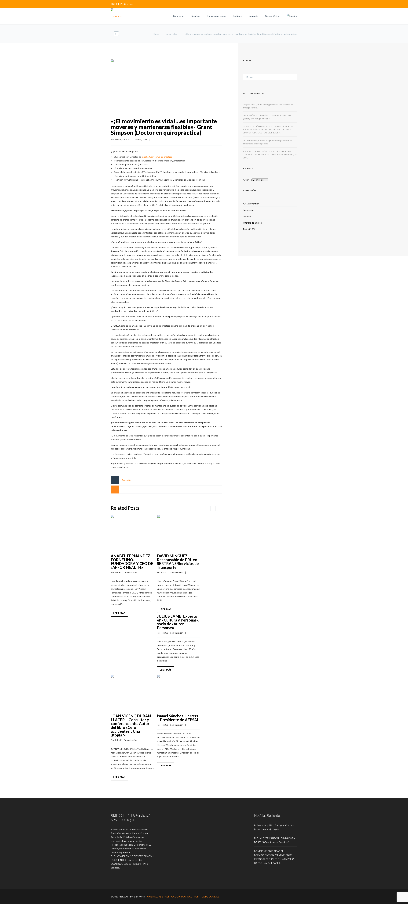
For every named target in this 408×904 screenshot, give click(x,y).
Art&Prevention (251, 203)
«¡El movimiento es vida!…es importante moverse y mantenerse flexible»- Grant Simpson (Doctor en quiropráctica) (164, 127)
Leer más (119, 613)
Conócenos (179, 15)
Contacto (253, 15)
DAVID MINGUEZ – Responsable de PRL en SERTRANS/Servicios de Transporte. (178, 562)
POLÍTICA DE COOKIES (206, 896)
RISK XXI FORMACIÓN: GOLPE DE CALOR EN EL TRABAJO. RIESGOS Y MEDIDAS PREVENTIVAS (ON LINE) (270, 154)
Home (156, 33)
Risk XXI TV (249, 229)
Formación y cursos (217, 15)
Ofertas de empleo (252, 222)
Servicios (196, 15)
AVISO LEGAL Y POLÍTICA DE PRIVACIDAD (169, 896)
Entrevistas (171, 33)
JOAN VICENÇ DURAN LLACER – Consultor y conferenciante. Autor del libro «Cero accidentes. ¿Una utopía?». (131, 725)
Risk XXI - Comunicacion (126, 572)
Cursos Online (272, 15)
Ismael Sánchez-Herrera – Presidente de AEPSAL (178, 718)
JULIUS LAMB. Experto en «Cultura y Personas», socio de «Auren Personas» (178, 622)
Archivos (247, 179)
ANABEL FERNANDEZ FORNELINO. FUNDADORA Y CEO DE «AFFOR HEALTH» (132, 562)
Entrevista (126, 480)
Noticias (237, 15)
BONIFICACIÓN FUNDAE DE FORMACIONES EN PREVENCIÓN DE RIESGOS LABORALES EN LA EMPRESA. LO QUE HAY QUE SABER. (268, 129)
